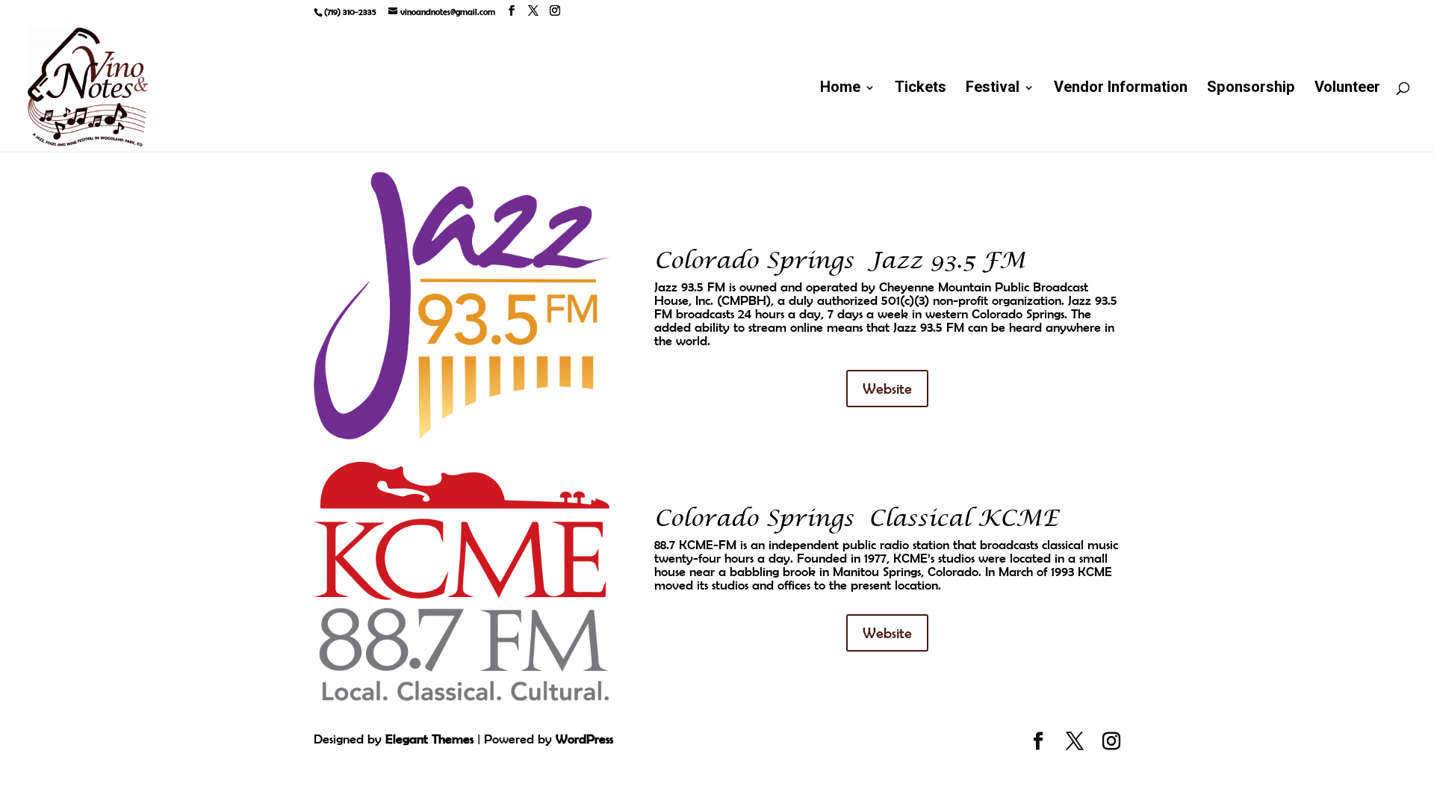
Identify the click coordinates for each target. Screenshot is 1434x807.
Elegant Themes (429, 739)
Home (840, 90)
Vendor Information (1121, 90)
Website (887, 388)
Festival (992, 90)
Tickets (920, 90)
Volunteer (1347, 90)
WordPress (584, 739)
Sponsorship (1251, 90)
